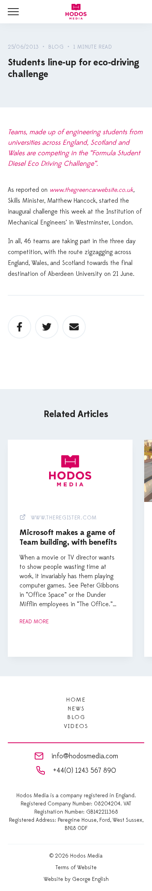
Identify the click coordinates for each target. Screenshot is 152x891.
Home (76, 699)
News (76, 708)
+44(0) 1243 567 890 (84, 770)
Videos (76, 726)
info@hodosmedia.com (84, 756)
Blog (76, 717)
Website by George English (76, 879)
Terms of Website (76, 867)
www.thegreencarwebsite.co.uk (91, 190)
